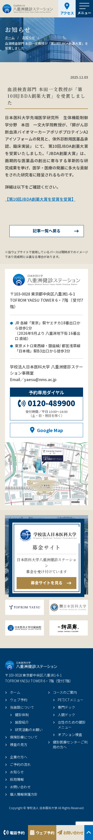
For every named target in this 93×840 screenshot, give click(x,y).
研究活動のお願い (29, 729)
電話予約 (17, 832)
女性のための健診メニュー (72, 725)
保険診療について (24, 737)
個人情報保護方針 (24, 794)
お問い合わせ (73, 832)
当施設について (22, 707)
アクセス (67, 12)
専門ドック (66, 707)
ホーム (15, 692)
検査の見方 (18, 744)
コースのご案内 (65, 692)
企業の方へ (18, 756)
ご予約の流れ (20, 764)
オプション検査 (70, 734)
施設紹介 (22, 722)
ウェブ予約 (45, 832)
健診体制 (22, 714)
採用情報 (17, 779)
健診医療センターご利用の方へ (70, 744)
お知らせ (17, 771)
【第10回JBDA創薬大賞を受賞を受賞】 (40, 199)
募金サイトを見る (46, 583)
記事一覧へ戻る (47, 231)
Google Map (50, 430)
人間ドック (66, 714)
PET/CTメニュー (71, 699)
